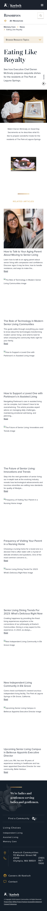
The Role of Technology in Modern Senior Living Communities (23, 322)
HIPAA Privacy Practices (20, 902)
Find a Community (19, 818)
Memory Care (10, 27)
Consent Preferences (10, 904)
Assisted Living (10, 837)
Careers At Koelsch (19, 875)
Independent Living (13, 832)
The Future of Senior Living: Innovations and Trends (19, 470)
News (22, 27)
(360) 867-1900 (41, 860)
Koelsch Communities (22, 899)
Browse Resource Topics (17, 39)
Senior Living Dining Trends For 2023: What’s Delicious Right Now (23, 611)
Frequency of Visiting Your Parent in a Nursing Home (23, 542)
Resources (12, 15)
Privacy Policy (8, 902)
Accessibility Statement (35, 902)
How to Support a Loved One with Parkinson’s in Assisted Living (23, 394)
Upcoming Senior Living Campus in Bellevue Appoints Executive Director (22, 752)
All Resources (16, 20)
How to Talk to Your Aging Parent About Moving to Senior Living (23, 253)
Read (6, 271)
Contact (12, 881)
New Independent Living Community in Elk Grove (18, 684)
